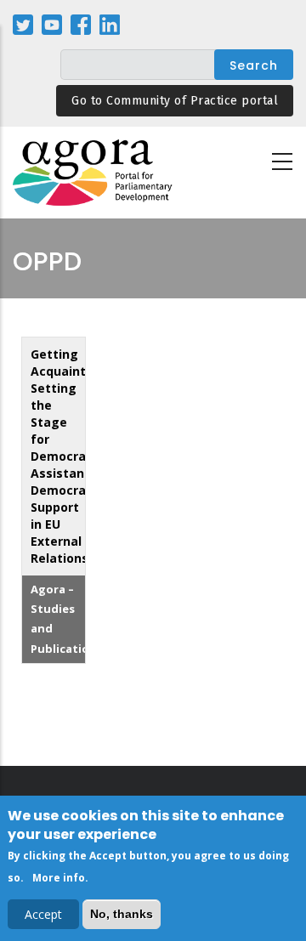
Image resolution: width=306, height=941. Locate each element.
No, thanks (121, 914)
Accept (43, 914)
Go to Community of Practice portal (174, 101)
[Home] (93, 173)
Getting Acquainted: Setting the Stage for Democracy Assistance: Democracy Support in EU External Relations (68, 456)
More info (58, 877)
